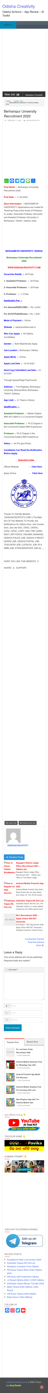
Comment (13, 969)
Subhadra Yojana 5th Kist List (30, 900)
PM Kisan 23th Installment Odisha (23, 1276)
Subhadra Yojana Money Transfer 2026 (25, 1283)
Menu (9, 24)
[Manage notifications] (42, 1387)
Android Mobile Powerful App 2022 (30, 885)
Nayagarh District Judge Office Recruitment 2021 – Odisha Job (28, 866)
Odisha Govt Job (29, 823)
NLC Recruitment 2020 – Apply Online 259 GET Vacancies (27, 918)
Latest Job (18, 101)
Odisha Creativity (18, 6)
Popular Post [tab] (13, 1042)
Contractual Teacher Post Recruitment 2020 (34, 942)
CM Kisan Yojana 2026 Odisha (21, 1293)
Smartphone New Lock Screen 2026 (24, 1259)
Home (8, 101)
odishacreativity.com (16, 1382)
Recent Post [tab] (32, 1041)
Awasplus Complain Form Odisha (34, 96)
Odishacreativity (33, 120)
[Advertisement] (24, 61)
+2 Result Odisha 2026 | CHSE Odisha (25, 1279)
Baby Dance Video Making (19, 1297)
